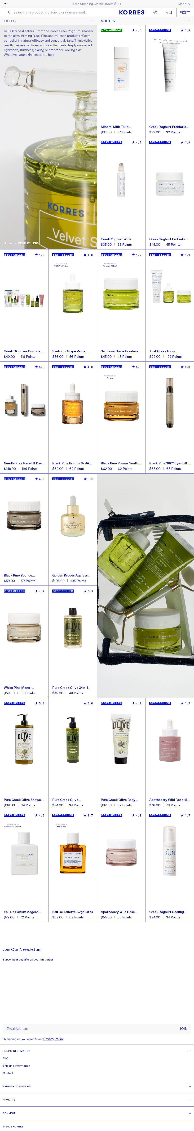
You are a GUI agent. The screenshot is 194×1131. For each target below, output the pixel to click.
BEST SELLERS (28, 243)
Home (8, 243)
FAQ (5, 1059)
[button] (181, 12)
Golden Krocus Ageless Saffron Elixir (70, 575)
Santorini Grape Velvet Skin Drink (69, 351)
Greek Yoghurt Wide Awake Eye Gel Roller (117, 239)
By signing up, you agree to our (33, 1039)
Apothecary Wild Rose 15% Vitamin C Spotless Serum (169, 800)
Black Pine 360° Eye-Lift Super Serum (168, 463)
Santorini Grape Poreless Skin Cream (119, 351)
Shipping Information (16, 1066)
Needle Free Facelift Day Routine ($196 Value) (23, 463)
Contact (8, 1073)
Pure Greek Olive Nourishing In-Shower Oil (71, 800)
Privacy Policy (53, 1039)
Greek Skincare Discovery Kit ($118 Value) (24, 351)
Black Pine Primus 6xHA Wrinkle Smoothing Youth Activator (72, 463)
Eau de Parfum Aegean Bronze (21, 912)
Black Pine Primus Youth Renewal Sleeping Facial (119, 463)
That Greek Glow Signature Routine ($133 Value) (167, 351)
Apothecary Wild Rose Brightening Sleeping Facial (118, 912)
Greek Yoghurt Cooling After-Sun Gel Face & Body (169, 912)
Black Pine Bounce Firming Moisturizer (19, 575)
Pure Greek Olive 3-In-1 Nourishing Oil (70, 688)
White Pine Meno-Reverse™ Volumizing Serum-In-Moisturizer (21, 688)
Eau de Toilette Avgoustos (72, 912)
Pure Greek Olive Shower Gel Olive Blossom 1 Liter (23, 800)
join (183, 1029)
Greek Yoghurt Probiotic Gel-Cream (167, 239)
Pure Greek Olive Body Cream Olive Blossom (118, 800)
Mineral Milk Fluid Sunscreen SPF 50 (115, 127)
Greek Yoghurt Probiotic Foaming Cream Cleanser (168, 127)
